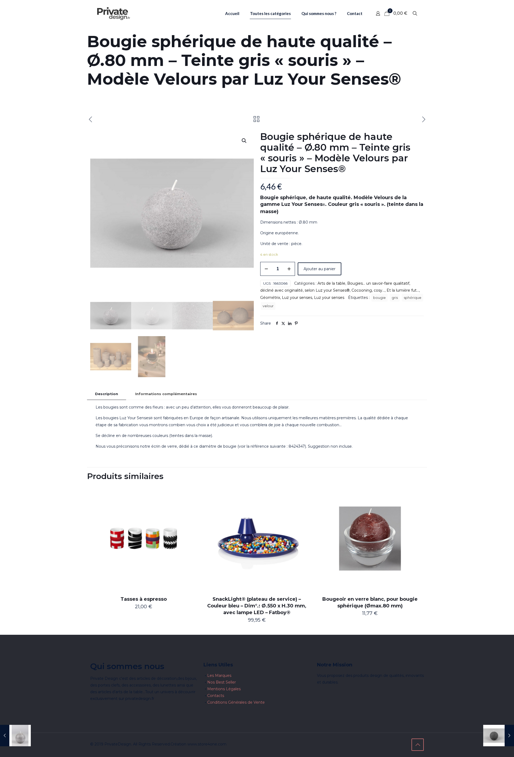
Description (106, 394)
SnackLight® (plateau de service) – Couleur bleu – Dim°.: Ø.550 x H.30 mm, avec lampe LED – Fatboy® (256, 605)
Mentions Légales (224, 689)
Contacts (215, 695)
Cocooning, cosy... (368, 290)
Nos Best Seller (221, 682)
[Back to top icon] (417, 745)
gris (395, 298)
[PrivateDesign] (113, 13)
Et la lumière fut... (403, 290)
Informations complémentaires (166, 394)
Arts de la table (331, 283)
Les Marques (219, 675)
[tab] (106, 394)
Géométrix (270, 297)
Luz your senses (297, 297)
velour (268, 306)
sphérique (412, 298)
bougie (379, 298)
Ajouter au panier (319, 268)
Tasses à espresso (143, 599)
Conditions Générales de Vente (236, 702)
